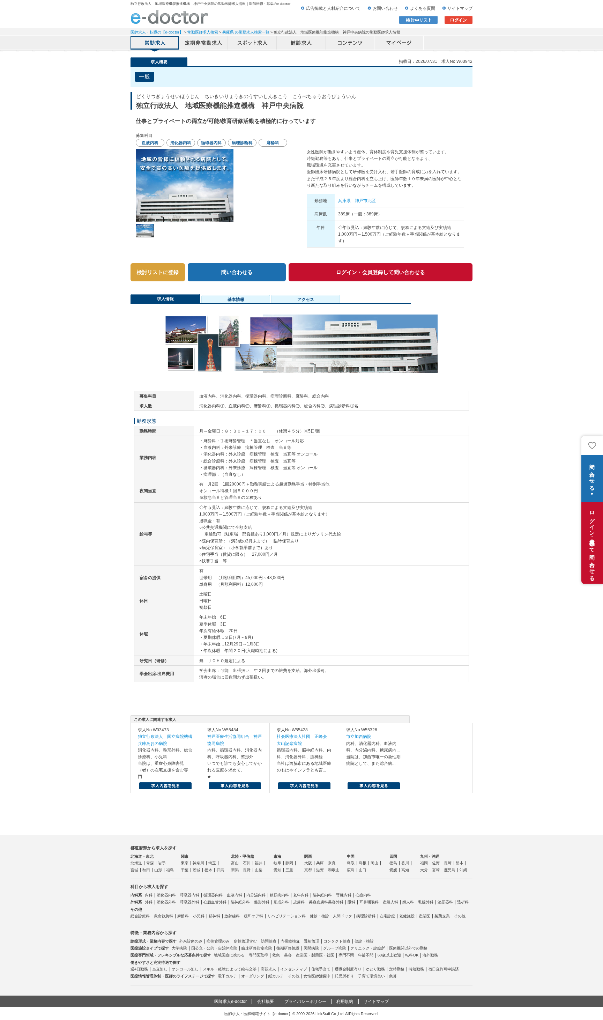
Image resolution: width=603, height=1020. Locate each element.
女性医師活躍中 (317, 976)
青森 (150, 863)
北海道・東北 (142, 856)
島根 (362, 863)
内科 (148, 895)
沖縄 (463, 870)
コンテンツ (350, 44)
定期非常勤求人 (203, 44)
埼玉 (212, 863)
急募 (393, 976)
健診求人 (301, 44)
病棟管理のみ (218, 941)
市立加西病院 (358, 736)
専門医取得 (258, 955)
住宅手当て (320, 969)
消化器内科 (166, 895)
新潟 (235, 870)
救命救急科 (163, 916)
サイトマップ (459, 8)
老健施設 (407, 916)
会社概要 (265, 1001)
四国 (393, 856)
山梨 (258, 870)
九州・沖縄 (429, 856)
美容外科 (335, 902)
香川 (405, 863)
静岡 (289, 863)
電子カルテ (227, 976)
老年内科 (300, 895)
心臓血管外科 (214, 902)
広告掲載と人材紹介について (333, 8)
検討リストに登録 (158, 272)
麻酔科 (183, 916)
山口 (362, 870)
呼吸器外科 (189, 902)
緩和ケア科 (253, 916)
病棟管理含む (245, 941)
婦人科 (408, 902)
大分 (424, 870)
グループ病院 (334, 948)
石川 (247, 863)
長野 (247, 870)
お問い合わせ (385, 8)
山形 (158, 870)
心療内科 (363, 895)
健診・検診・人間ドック (331, 916)
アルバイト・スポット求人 (252, 44)
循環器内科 (213, 895)
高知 (405, 870)
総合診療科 (140, 916)
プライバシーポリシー (305, 1001)
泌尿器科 (445, 902)
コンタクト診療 (336, 941)
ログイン (458, 20)
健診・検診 (364, 941)
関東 (184, 856)
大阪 (308, 863)
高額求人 (268, 969)
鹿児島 (449, 870)
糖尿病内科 (279, 895)
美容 (288, 955)
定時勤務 (396, 969)
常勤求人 (155, 44)
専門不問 (346, 955)
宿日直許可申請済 (443, 969)
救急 (276, 955)
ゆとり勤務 (375, 969)
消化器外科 (166, 902)
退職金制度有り (348, 969)
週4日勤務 (139, 969)
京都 (308, 870)
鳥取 (351, 863)
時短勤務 (416, 969)
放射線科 (232, 916)
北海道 (136, 863)
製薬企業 (442, 916)
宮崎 (436, 870)
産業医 (424, 916)
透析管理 (311, 941)
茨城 (196, 870)
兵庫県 (344, 200)
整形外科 (261, 902)
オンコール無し (185, 969)
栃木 (208, 870)
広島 (351, 870)
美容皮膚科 (318, 902)
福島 (170, 870)
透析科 (463, 902)
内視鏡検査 (290, 941)
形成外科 (281, 902)
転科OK (411, 955)
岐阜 (277, 863)
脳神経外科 (240, 902)
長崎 (448, 863)
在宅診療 (387, 916)
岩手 (162, 863)
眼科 (351, 902)
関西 (308, 856)
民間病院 (311, 948)
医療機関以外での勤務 (408, 948)
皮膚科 (299, 902)
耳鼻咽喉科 (369, 902)
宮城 (134, 870)
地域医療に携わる (229, 955)
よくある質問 (422, 8)
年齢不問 (365, 955)
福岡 (424, 863)
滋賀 (320, 870)
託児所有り (344, 976)
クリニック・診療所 (367, 948)
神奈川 (198, 863)
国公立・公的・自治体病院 (214, 948)
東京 (184, 863)
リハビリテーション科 (286, 916)
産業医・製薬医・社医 (315, 955)
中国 (351, 856)
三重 (289, 870)
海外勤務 (430, 955)
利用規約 (344, 1001)
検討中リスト (418, 20)
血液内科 (234, 895)
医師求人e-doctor (230, 1001)
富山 (235, 863)
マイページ (399, 44)
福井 (258, 863)
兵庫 (320, 863)
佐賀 (436, 863)
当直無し (160, 969)
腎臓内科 (343, 895)
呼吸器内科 (189, 895)
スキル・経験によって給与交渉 (229, 969)
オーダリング (252, 976)
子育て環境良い (371, 976)
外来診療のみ (190, 941)
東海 (277, 856)
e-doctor (169, 16)
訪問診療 (268, 941)
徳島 (393, 863)
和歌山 (334, 870)
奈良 (332, 863)
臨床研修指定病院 (256, 948)
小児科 (198, 916)
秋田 (146, 870)
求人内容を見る (165, 785)
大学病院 (179, 948)
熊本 (459, 863)
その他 (460, 916)
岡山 (374, 863)
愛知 (277, 870)
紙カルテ (276, 976)
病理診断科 (365, 916)
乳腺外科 (425, 902)
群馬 (220, 870)
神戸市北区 (365, 200)
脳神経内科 (322, 895)
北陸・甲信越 (242, 856)
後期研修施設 (287, 948)
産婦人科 (390, 902)
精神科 (214, 916)
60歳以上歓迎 (389, 955)
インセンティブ (293, 969)
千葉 (184, 870)
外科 (148, 902)
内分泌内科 (256, 895)
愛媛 (393, 870)
